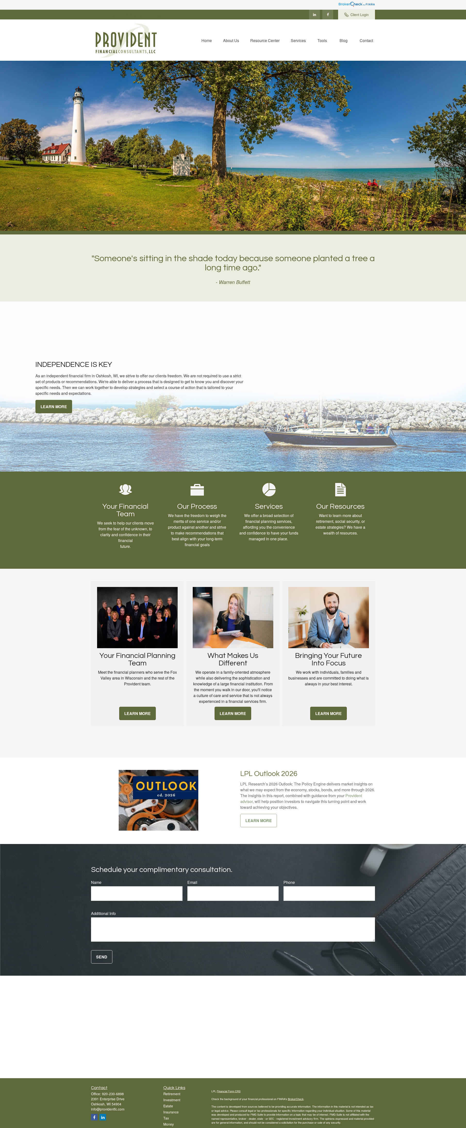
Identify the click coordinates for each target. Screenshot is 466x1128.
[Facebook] (327, 14)
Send (101, 957)
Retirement (171, 1093)
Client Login (359, 14)
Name (96, 882)
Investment (171, 1099)
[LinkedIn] (314, 14)
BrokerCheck (296, 1099)
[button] (207, 40)
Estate (168, 1105)
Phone (289, 882)
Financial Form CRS (229, 1091)
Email (192, 882)
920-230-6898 (108, 14)
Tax (166, 1118)
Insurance (171, 1112)
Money (168, 1124)
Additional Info (103, 913)
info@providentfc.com (148, 14)
